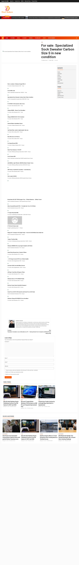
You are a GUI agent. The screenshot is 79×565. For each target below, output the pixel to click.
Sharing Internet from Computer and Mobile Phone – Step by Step (40, 332)
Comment (7, 341)
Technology (60, 79)
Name (6, 358)
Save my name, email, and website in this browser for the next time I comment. (22, 370)
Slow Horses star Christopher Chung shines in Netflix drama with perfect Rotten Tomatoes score (11, 437)
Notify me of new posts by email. (12, 374)
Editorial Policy (28, 1)
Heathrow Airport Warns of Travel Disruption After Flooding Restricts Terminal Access (30, 17)
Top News (60, 73)
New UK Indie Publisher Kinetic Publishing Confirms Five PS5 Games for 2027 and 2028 (11, 403)
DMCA (22, 1)
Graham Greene (45, 60)
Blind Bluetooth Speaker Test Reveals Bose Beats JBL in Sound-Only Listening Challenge (67, 437)
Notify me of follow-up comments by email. (14, 372)
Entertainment (60, 83)
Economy (59, 76)
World (59, 75)
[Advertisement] (39, 28)
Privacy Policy (34, 1)
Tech (4, 399)
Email (6, 362)
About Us (12, 1)
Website (6, 366)
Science (59, 78)
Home (59, 72)
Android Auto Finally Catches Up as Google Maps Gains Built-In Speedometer (46, 403)
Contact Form (17, 1)
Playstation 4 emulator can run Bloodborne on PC (18, 331)
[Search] (76, 38)
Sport (59, 81)
